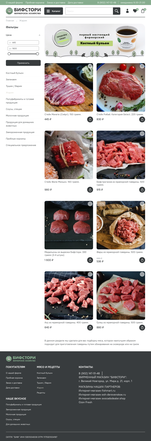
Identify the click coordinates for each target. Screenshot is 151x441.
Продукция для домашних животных (20, 124)
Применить (23, 62)
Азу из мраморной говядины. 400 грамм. (67, 322)
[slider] (9, 54)
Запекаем (11, 79)
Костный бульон (14, 72)
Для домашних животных (18, 424)
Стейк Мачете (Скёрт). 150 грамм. (63, 114)
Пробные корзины (16, 138)
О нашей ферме (14, 2)
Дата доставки (75, 2)
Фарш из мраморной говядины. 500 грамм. (120, 252)
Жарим (10, 92)
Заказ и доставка (56, 2)
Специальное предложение (21, 145)
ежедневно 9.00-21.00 (133, 2)
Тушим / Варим (14, 86)
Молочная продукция (17, 115)
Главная (10, 20)
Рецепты (41, 392)
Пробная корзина (35, 2)
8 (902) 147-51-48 (106, 2)
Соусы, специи (14, 109)
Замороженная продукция (20, 132)
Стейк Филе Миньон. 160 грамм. (62, 181)
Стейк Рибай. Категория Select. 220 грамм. (120, 114)
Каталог (56, 11)
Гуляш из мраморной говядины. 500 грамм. (120, 322)
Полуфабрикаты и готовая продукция (20, 101)
